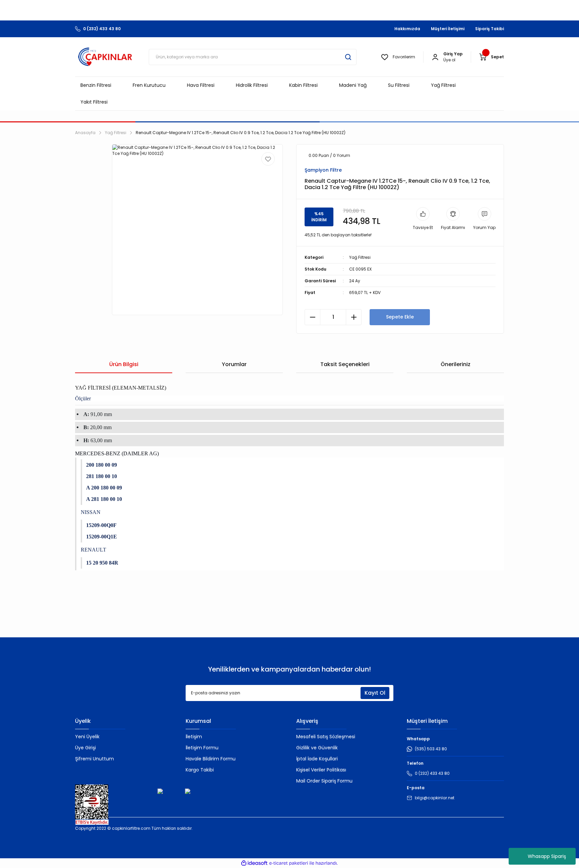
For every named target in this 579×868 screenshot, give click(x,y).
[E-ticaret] (288, 863)
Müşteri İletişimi (447, 29)
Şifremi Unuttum (94, 758)
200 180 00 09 (101, 465)
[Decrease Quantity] (312, 317)
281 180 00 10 (101, 476)
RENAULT (93, 550)
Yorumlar (234, 364)
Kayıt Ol (375, 693)
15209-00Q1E (101, 536)
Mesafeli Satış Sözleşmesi (325, 736)
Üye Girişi (85, 747)
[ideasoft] (254, 863)
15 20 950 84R (102, 563)
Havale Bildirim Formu (211, 758)
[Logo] (105, 56)
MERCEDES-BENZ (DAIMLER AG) (117, 453)
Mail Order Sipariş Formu (324, 780)
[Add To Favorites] (268, 159)
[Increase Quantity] (353, 317)
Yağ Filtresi (360, 257)
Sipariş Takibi (489, 29)
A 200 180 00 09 (104, 487)
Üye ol (449, 60)
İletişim (194, 736)
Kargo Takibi (200, 769)
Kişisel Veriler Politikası (321, 769)
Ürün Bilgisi (123, 364)
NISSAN (91, 512)
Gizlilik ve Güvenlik (317, 747)
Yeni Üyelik (87, 736)
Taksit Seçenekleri (345, 364)
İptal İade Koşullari (317, 758)
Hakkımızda (407, 29)
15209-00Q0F (101, 525)
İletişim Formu (202, 747)
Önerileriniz (455, 364)
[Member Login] (435, 57)
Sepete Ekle (400, 316)
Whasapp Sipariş (547, 856)
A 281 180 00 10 (104, 499)
